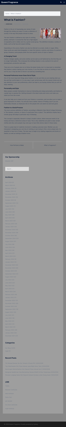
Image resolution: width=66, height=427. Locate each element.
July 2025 (8, 209)
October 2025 (9, 200)
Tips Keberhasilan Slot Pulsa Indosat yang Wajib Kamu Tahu (23, 366)
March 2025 (9, 221)
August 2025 (9, 206)
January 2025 (9, 226)
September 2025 (10, 203)
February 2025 (9, 224)
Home (7, 13)
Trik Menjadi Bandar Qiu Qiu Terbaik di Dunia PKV (20, 363)
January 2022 (9, 333)
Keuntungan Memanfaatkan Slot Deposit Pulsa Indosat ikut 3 (23, 369)
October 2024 (9, 235)
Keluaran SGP (9, 161)
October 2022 (9, 306)
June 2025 (8, 212)
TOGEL (7, 386)
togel (6, 351)
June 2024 (8, 247)
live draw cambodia (11, 405)
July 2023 (8, 280)
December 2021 (10, 336)
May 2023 (8, 285)
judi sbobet (8, 401)
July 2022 (8, 315)
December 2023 (10, 265)
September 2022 (10, 309)
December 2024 (10, 229)
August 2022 (9, 312)
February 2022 (9, 330)
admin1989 (9, 24)
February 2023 (9, 294)
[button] (60, 2)
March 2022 (9, 327)
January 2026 (9, 191)
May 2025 (8, 215)
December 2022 (10, 300)
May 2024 (8, 250)
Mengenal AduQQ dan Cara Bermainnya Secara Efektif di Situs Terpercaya (27, 372)
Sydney (35, 424)
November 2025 (10, 197)
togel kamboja (9, 408)
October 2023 (9, 271)
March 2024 (9, 256)
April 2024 (8, 253)
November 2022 (10, 303)
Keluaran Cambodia (11, 390)
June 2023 (8, 283)
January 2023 (9, 297)
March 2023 (9, 291)
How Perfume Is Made (17, 145)
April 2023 (8, 288)
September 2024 (10, 238)
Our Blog (25, 24)
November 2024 (10, 232)
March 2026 (9, 185)
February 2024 (9, 259)
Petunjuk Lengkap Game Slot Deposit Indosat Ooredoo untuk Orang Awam (28, 375)
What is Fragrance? (50, 145)
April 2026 (8, 182)
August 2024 (9, 241)
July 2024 (8, 244)
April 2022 (8, 324)
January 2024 (9, 262)
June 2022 (8, 318)
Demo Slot (8, 397)
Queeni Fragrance (9, 2)
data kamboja (9, 393)
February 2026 (9, 188)
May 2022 (8, 321)
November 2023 (10, 268)
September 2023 (10, 274)
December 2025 (10, 194)
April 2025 (8, 218)
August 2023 (9, 277)
